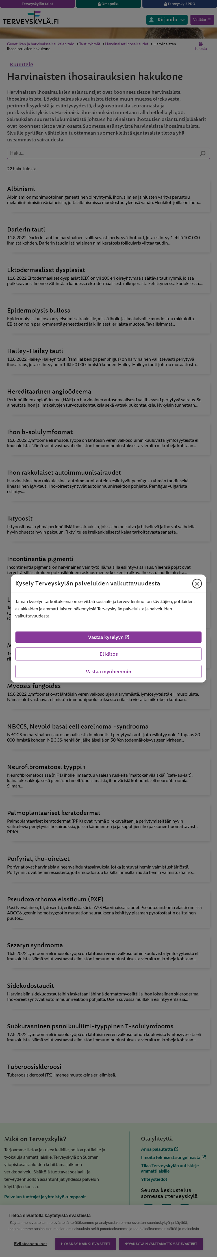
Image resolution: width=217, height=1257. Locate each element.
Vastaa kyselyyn (106, 637)
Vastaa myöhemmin (108, 671)
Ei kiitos (108, 654)
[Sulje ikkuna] (197, 583)
